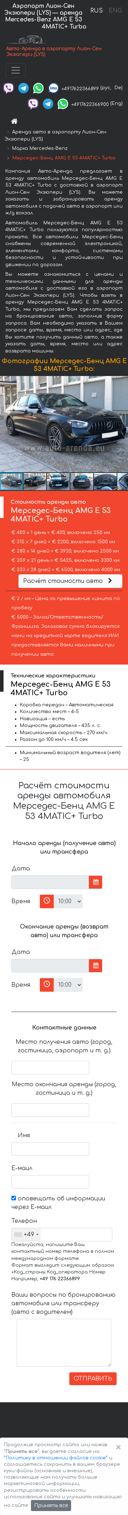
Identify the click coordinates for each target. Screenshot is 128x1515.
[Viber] (8, 87)
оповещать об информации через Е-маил (58, 1202)
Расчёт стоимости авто (64, 581)
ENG (115, 10)
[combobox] (26, 1234)
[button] (121, 424)
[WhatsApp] (38, 87)
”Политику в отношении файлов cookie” (56, 1457)
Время (20, 901)
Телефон (23, 1221)
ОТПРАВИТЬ (93, 1379)
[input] (50, 882)
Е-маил (21, 1168)
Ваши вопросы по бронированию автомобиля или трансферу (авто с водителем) (63, 1303)
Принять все (51, 1505)
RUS (96, 10)
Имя (24, 1135)
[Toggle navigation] (16, 70)
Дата (21, 868)
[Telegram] (23, 87)
